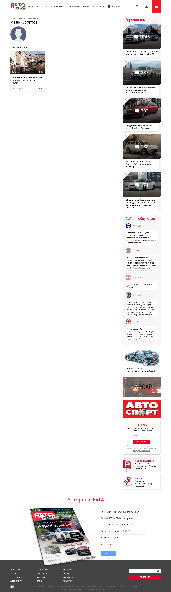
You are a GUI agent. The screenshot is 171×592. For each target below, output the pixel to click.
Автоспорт (16, 581)
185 (42, 72)
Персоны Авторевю (17, 19)
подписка (145, 577)
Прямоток (15, 72)
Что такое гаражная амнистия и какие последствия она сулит (27, 80)
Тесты (45, 6)
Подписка (98, 6)
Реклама (67, 581)
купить (108, 553)
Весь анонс (106, 544)
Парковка (42, 573)
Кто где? (41, 577)
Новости (33, 6)
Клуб (39, 581)
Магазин (116, 6)
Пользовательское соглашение (74, 589)
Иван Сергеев (33, 19)
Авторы (67, 569)
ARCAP (86, 6)
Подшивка (73, 6)
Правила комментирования (98, 589)
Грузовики (57, 6)
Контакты (68, 577)
